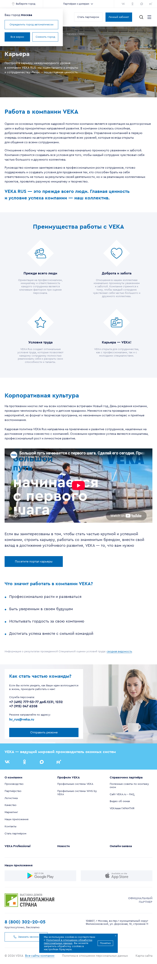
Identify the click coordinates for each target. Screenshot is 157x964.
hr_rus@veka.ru (21, 719)
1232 (59, 702)
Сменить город (45, 37)
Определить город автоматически (31, 24)
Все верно (17, 37)
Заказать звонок (28, 937)
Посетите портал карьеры (33, 561)
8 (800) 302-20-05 (25, 922)
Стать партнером (88, 17)
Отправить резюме (44, 732)
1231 (50, 702)
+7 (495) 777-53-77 (24, 702)
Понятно (105, 943)
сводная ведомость (119, 651)
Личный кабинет (119, 17)
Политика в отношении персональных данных (95, 955)
